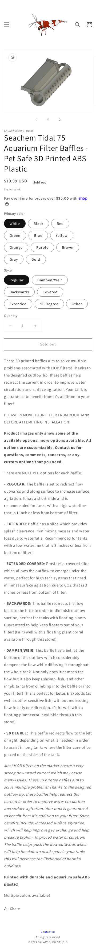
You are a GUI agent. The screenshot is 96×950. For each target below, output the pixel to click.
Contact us (48, 932)
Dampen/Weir (49, 280)
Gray (14, 259)
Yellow (62, 235)
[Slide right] (60, 119)
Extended (18, 303)
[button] (7, 24)
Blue (38, 235)
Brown (68, 247)
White (15, 223)
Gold (35, 259)
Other (77, 303)
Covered (50, 292)
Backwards (19, 292)
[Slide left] (36, 119)
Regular (17, 280)
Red (60, 223)
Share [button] (15, 908)
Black (38, 223)
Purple (42, 247)
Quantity (10, 315)
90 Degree (49, 303)
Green (15, 235)
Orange (16, 247)
